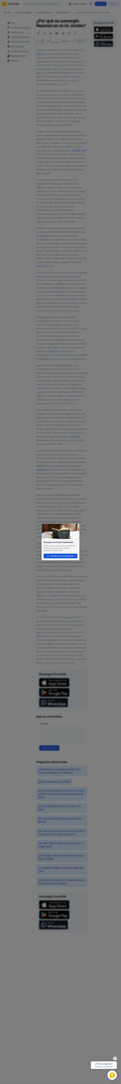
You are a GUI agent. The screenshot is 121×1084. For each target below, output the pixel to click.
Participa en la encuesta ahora (62, 556)
